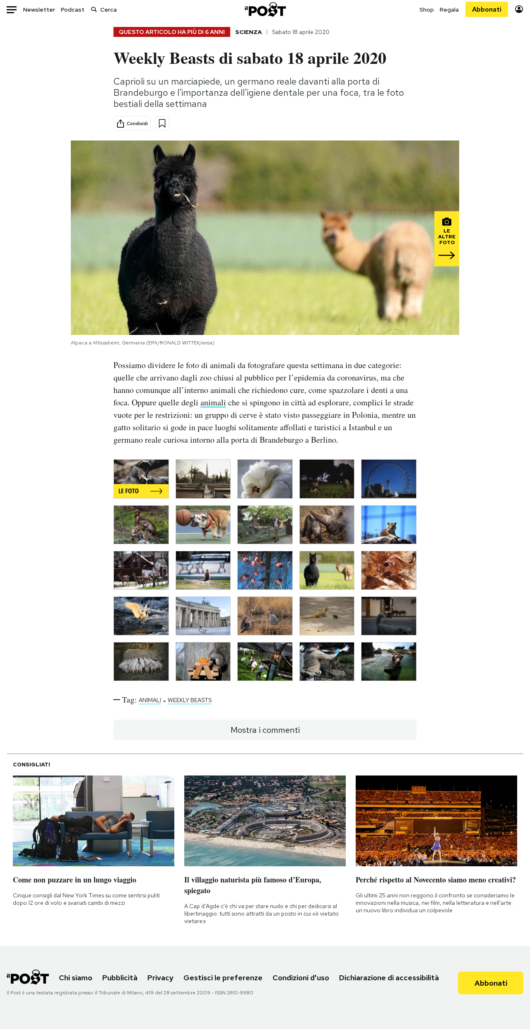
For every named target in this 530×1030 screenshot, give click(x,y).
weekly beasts (190, 700)
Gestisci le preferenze (223, 977)
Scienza (248, 32)
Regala (449, 9)
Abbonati (486, 9)
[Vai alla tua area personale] (519, 9)
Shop (426, 9)
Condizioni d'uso (300, 977)
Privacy (160, 977)
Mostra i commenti (265, 730)
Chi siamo (75, 977)
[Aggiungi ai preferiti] (162, 123)
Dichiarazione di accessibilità (389, 977)
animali (213, 402)
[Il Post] (265, 9)
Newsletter (39, 9)
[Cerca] (94, 9)
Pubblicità (119, 977)
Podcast (72, 9)
